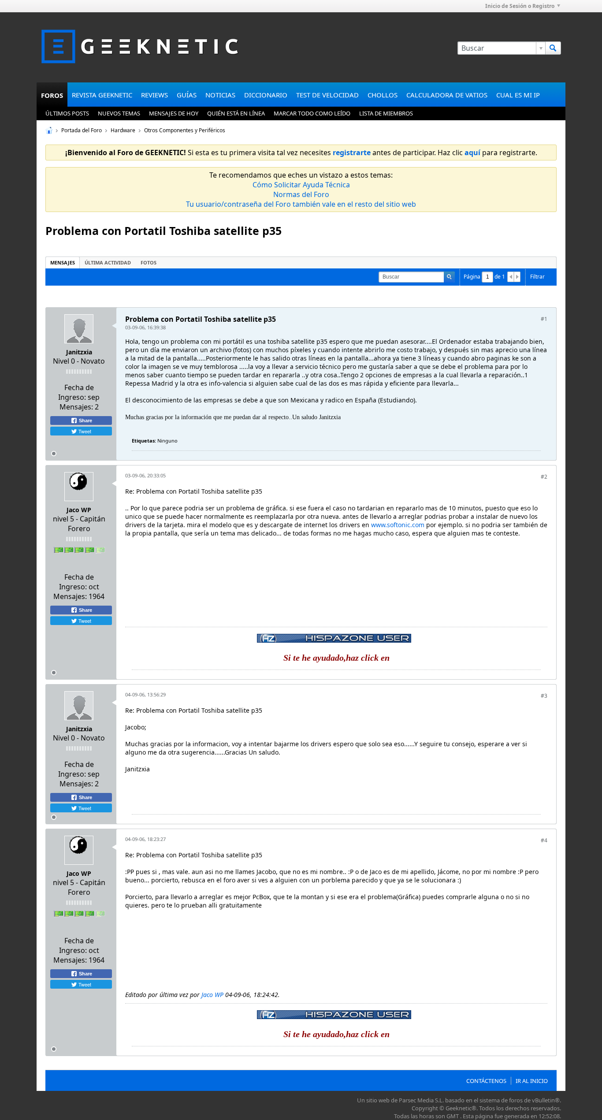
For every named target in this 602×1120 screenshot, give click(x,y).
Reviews (154, 94)
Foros (52, 95)
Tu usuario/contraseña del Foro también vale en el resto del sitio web (301, 204)
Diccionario (265, 94)
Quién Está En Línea (236, 113)
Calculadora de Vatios (446, 94)
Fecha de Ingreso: (76, 392)
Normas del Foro (301, 194)
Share (85, 420)
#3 (544, 696)
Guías (187, 94)
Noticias (220, 94)
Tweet (84, 431)
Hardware (123, 130)
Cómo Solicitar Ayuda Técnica (301, 185)
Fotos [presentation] (148, 262)
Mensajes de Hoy (173, 113)
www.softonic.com (397, 525)
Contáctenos (486, 1081)
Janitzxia (79, 352)
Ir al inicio (532, 1081)
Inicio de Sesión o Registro (519, 6)
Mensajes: (76, 407)
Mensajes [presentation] (62, 262)
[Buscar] (553, 48)
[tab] (62, 262)
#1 (544, 319)
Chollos (383, 94)
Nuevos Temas (119, 113)
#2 (544, 476)
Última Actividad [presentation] (108, 262)
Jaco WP (79, 510)
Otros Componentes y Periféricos (184, 130)
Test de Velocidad (327, 94)
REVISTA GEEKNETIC (102, 94)
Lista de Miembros (386, 113)
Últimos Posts (67, 113)
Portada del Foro (81, 130)
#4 (544, 840)
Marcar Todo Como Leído (312, 113)
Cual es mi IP (518, 94)
